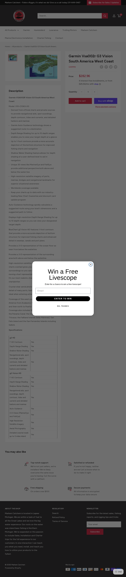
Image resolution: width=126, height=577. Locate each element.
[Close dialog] (91, 264)
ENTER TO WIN (63, 299)
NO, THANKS (63, 306)
